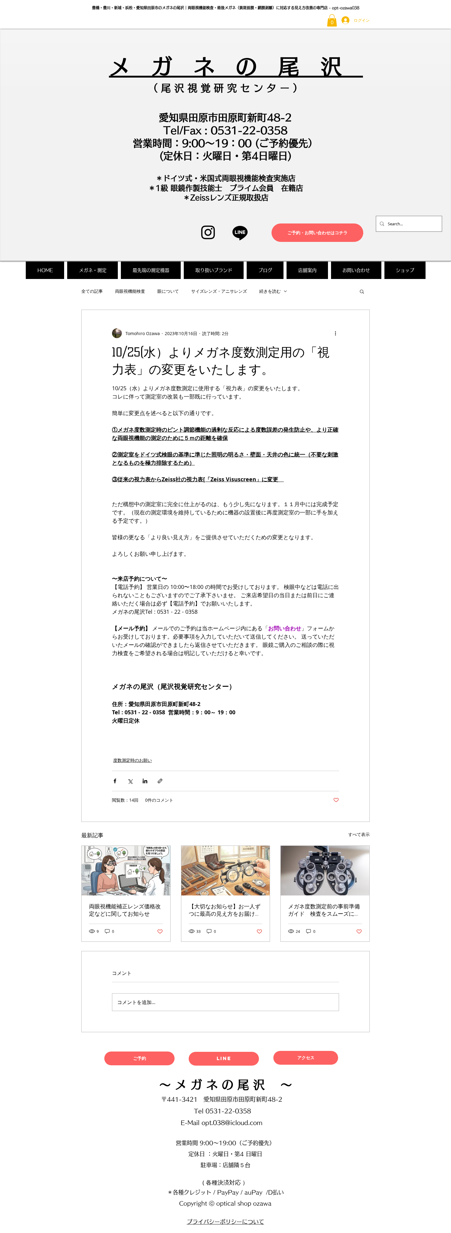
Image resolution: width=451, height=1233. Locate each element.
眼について (168, 291)
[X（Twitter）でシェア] (130, 781)
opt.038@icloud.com (232, 1122)
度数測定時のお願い (132, 760)
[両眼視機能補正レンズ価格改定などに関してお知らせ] (126, 870)
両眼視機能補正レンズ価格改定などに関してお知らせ (125, 910)
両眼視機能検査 (130, 291)
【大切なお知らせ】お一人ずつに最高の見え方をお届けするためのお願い (224, 910)
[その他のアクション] (335, 333)
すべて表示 (359, 834)
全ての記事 (92, 291)
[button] (332, 20)
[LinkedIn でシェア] (145, 781)
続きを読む (270, 291)
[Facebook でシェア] (115, 781)
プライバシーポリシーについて (225, 1221)
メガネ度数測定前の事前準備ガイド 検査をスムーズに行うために (324, 910)
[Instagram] (208, 232)
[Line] (240, 232)
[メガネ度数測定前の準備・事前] (325, 870)
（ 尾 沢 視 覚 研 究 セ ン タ (212, 88)
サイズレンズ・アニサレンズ (219, 291)
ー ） (289, 88)
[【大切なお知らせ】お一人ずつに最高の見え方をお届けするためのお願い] (225, 870)
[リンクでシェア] (160, 781)
